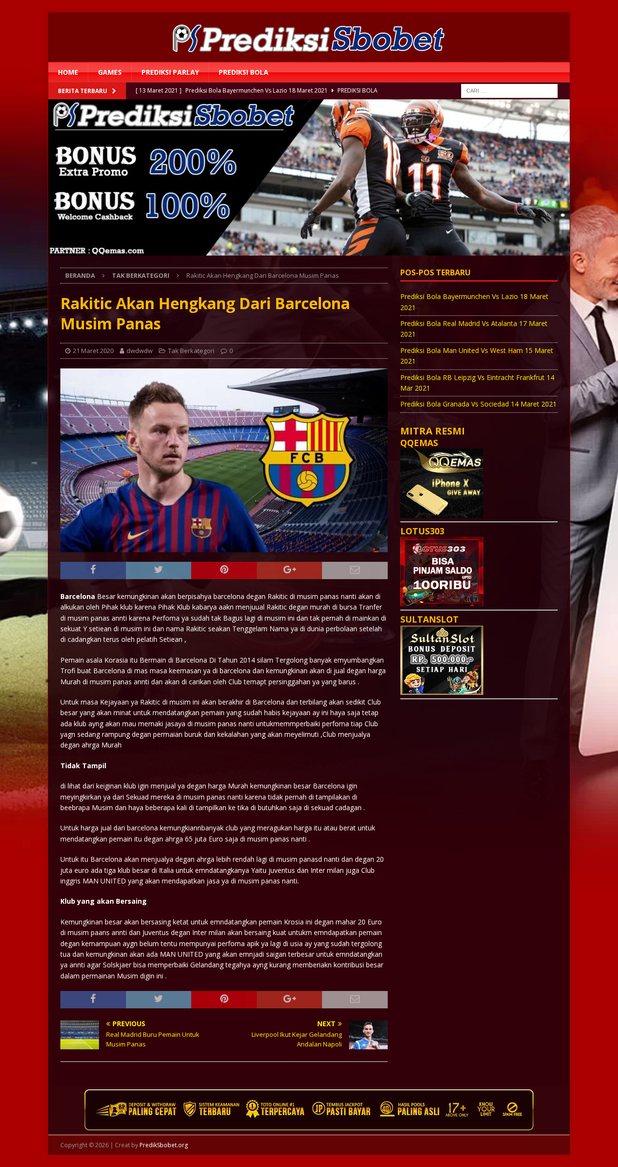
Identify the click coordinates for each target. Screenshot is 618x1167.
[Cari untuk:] (509, 90)
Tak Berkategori (191, 350)
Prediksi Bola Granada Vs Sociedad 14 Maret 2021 (478, 403)
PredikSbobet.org (164, 1145)
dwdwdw (139, 350)
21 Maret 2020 (93, 350)
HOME (68, 72)
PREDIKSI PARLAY (170, 72)
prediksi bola (243, 72)
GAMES (110, 72)
